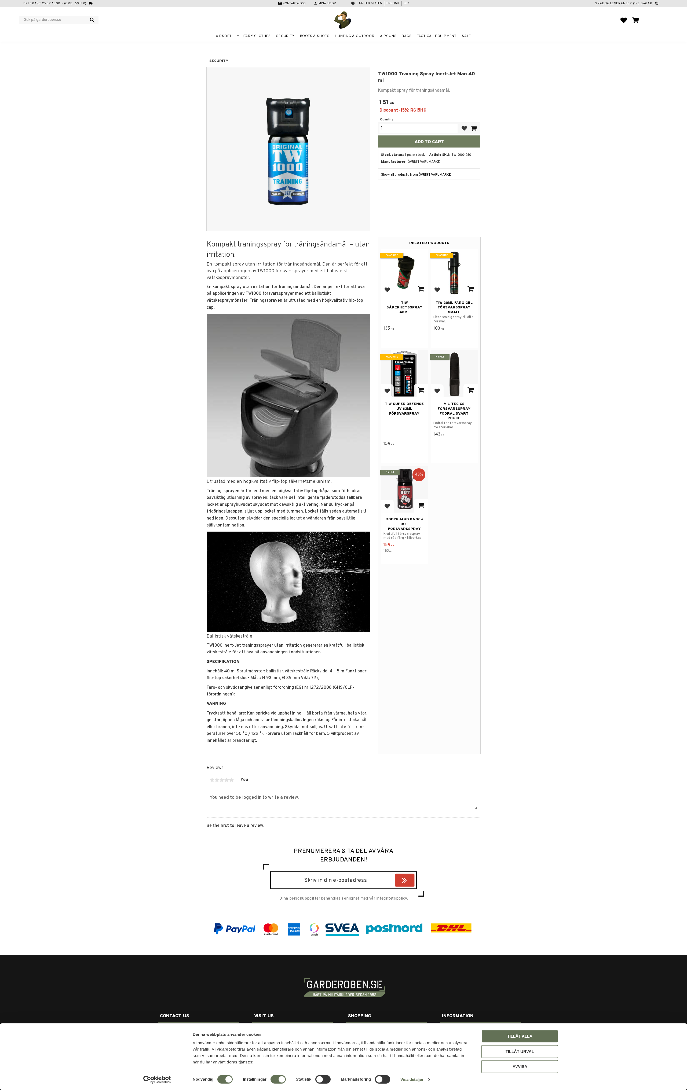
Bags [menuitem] (406, 36)
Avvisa (520, 1066)
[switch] (278, 1079)
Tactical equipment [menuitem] (436, 36)
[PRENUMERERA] (413, 881)
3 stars (221, 780)
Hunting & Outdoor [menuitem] (355, 36)
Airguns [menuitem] (388, 36)
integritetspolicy (391, 898)
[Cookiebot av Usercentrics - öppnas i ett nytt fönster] (157, 1080)
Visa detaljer (411, 1079)
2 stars (216, 780)
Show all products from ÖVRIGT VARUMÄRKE (416, 175)
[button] (623, 20)
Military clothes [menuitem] (254, 36)
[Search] (92, 19)
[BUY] (473, 128)
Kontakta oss (294, 3)
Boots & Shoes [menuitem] (315, 36)
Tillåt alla (519, 1036)
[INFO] (421, 289)
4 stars (226, 780)
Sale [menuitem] (466, 36)
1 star (212, 780)
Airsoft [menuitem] (224, 36)
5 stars (231, 780)
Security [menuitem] (285, 36)
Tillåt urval (520, 1051)
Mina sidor (327, 3)
